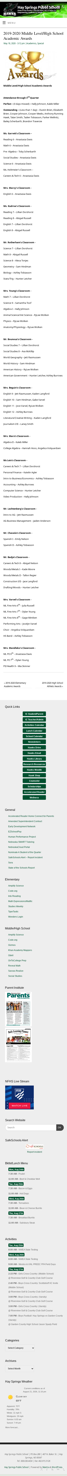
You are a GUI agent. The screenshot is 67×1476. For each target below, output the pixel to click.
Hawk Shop (34, 775)
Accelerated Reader (34, 792)
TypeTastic (13, 911)
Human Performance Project (22, 837)
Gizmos (12, 945)
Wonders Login (15, 917)
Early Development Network (21, 826)
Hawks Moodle (34, 770)
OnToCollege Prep (17, 960)
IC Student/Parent (34, 714)
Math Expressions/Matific (20, 901)
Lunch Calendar (34, 731)
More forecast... (12, 1427)
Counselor (34, 781)
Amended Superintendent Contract (25, 821)
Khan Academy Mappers (20, 950)
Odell (10, 955)
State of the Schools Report (21, 868)
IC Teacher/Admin (34, 719)
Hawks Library (34, 759)
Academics (31, 43)
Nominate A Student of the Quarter (24, 852)
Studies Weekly (15, 906)
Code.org (12, 891)
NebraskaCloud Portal (19, 847)
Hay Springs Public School (16, 1467)
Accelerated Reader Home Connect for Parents (31, 816)
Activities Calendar (34, 725)
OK (58, 1127)
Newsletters (34, 742)
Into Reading (14, 896)
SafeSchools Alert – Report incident (25, 857)
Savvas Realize (15, 971)
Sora (10, 862)
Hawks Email (34, 753)
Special (40, 43)
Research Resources (34, 764)
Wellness (34, 797)
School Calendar (34, 736)
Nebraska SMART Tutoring (21, 842)
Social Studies (15, 976)
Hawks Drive (34, 747)
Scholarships (34, 786)
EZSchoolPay (14, 831)
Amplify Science (16, 886)
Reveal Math (14, 965)
